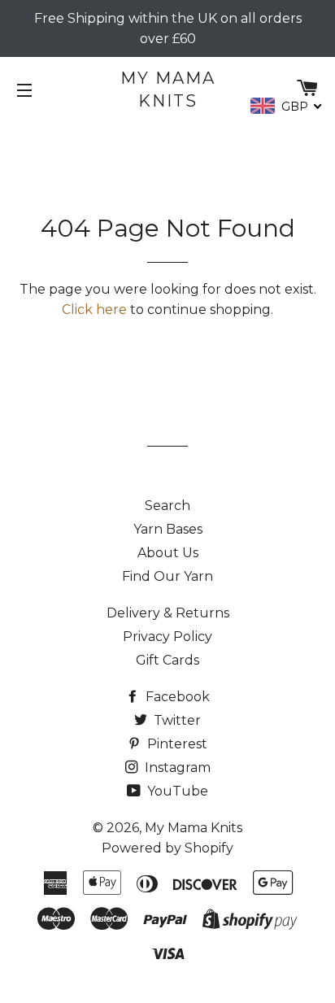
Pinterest (175, 744)
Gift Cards (167, 660)
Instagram (176, 767)
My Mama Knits (167, 89)
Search (167, 505)
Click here (94, 309)
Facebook (176, 696)
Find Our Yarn (167, 576)
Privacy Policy (167, 636)
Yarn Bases (167, 529)
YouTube (176, 791)
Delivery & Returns (168, 613)
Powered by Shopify (167, 848)
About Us (167, 552)
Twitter (175, 720)
